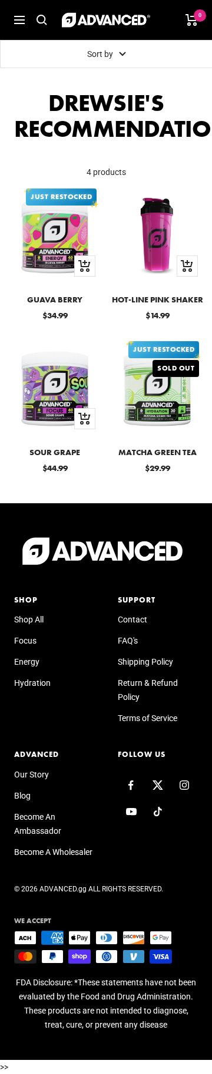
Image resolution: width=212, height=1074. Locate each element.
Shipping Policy (145, 661)
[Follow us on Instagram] (184, 785)
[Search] (42, 20)
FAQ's (128, 640)
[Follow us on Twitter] (157, 785)
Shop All (29, 619)
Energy (26, 661)
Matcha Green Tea (157, 452)
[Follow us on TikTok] (157, 812)
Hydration (32, 683)
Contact (132, 619)
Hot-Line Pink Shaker (157, 299)
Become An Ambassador (37, 824)
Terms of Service (147, 718)
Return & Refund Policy (148, 690)
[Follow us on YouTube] (131, 812)
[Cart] (192, 20)
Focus (25, 640)
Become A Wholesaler (53, 852)
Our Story (31, 774)
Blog (22, 795)
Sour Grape (54, 452)
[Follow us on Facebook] (131, 785)
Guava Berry (54, 299)
